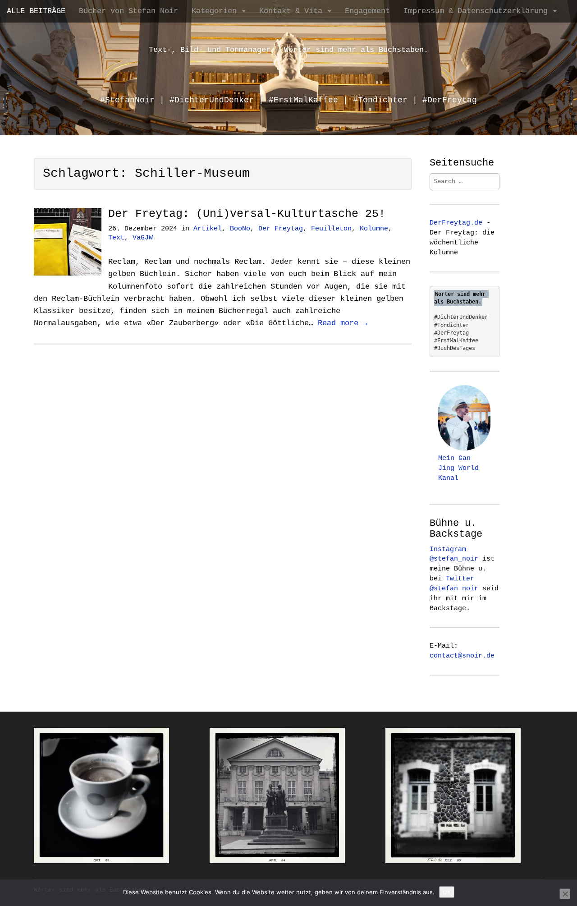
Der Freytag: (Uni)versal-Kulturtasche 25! (246, 214)
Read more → (342, 323)
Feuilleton (331, 229)
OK (447, 892)
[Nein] (564, 893)
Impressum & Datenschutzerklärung (477, 11)
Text (116, 238)
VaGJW (143, 238)
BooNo (240, 229)
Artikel (207, 229)
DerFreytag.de (456, 223)
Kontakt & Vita (293, 11)
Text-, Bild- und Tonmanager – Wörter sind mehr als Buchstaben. (288, 50)
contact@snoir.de (462, 656)
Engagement (367, 11)
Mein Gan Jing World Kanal (458, 468)
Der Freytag (280, 229)
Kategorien (216, 11)
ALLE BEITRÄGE (36, 11)
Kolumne (374, 229)
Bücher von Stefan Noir (128, 11)
